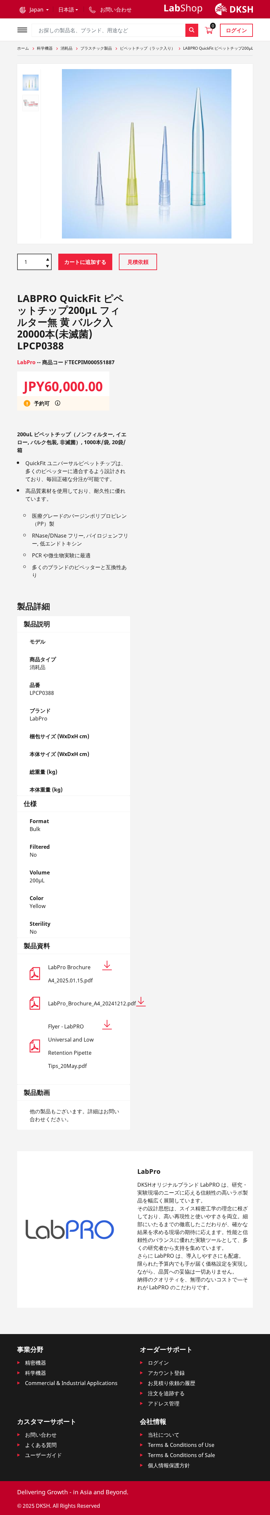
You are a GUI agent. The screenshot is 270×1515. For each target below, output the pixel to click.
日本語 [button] (66, 9)
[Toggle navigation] (24, 29)
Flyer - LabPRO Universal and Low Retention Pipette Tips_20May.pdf (71, 1046)
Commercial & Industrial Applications (71, 1383)
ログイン (236, 30)
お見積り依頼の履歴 (171, 1383)
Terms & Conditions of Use (181, 1445)
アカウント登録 (166, 1372)
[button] (34, 9)
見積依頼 (137, 261)
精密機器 (35, 1362)
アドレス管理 (163, 1403)
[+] (47, 259)
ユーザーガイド (43, 1455)
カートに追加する (85, 261)
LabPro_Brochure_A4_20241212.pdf (80, 1003)
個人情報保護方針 (169, 1465)
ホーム (23, 48)
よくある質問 (41, 1445)
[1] (47, 267)
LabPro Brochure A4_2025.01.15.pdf (70, 974)
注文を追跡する (166, 1393)
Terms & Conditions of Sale (181, 1455)
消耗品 (66, 48)
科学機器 (45, 48)
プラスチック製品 (96, 48)
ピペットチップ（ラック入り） (147, 48)
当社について (163, 1434)
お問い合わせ (41, 1434)
